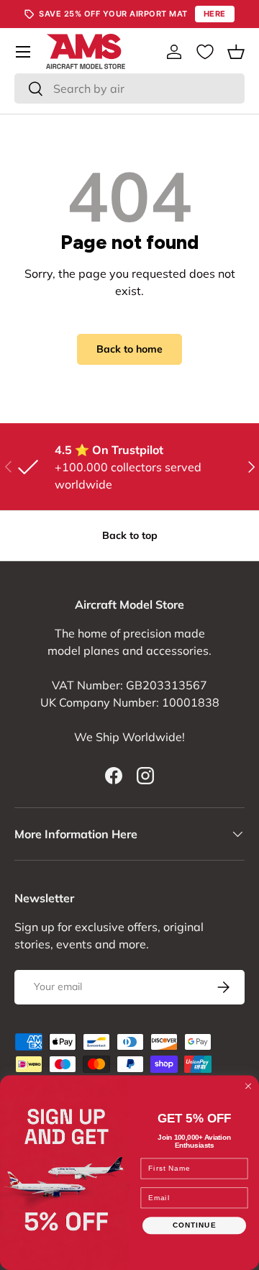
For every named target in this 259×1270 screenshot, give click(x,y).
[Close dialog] (248, 1085)
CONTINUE (195, 1224)
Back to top (130, 535)
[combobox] (129, 88)
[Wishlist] (205, 52)
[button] (236, 52)
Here (215, 14)
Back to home (129, 349)
